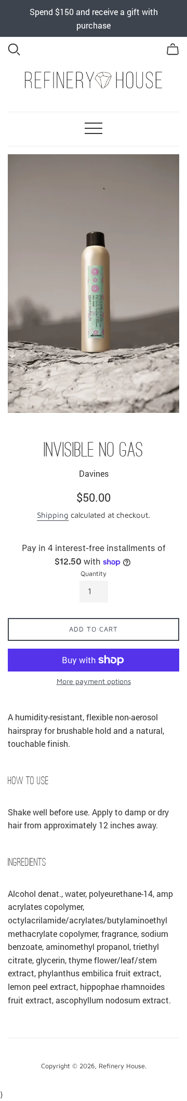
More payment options (94, 681)
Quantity (93, 574)
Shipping (53, 515)
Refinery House (122, 1066)
